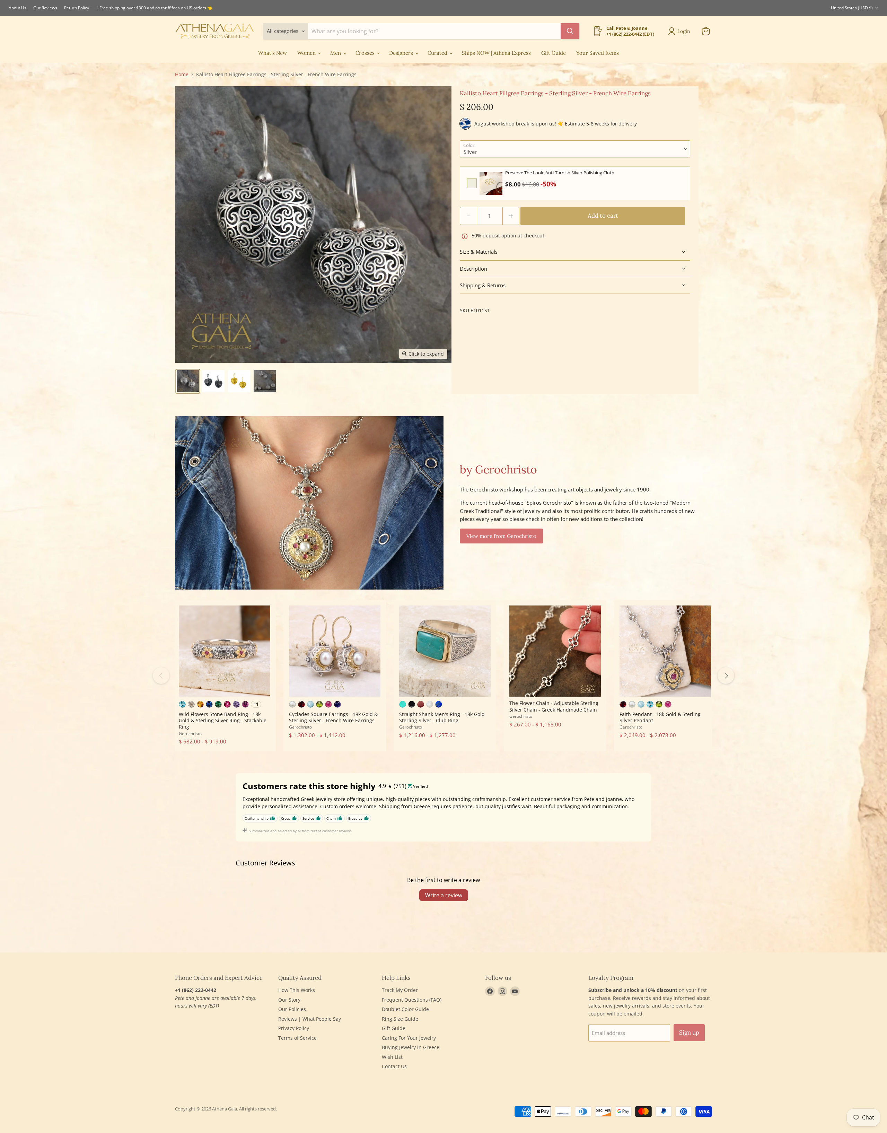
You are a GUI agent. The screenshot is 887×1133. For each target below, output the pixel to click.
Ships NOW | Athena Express (496, 53)
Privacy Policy (293, 1028)
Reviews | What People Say (309, 1019)
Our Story (289, 999)
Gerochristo (190, 734)
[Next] (726, 675)
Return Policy (76, 8)
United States (852, 8)
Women (307, 53)
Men (336, 53)
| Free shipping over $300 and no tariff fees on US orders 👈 (154, 8)
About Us (17, 8)
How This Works (296, 990)
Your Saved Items (597, 53)
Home (181, 74)
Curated (438, 53)
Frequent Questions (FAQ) (411, 999)
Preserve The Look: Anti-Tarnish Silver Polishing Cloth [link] (559, 172)
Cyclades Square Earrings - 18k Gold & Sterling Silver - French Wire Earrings (333, 717)
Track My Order (400, 990)
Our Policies (292, 1009)
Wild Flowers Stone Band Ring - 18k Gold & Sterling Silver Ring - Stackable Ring (222, 720)
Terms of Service (297, 1038)
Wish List (392, 1057)
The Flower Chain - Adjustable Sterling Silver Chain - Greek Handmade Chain (553, 706)
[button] (188, 381)
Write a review (443, 895)
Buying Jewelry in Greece (410, 1047)
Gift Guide (553, 53)
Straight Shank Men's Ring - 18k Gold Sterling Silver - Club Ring (442, 717)
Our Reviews (45, 8)
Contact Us (394, 1066)
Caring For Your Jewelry (409, 1038)
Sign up (689, 1032)
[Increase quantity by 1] (511, 216)
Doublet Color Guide (405, 1009)
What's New (272, 53)
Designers (401, 53)
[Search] (570, 31)
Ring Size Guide (400, 1019)
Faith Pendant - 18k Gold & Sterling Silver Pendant (660, 717)
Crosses (365, 53)
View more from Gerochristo (501, 536)
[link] (491, 183)
